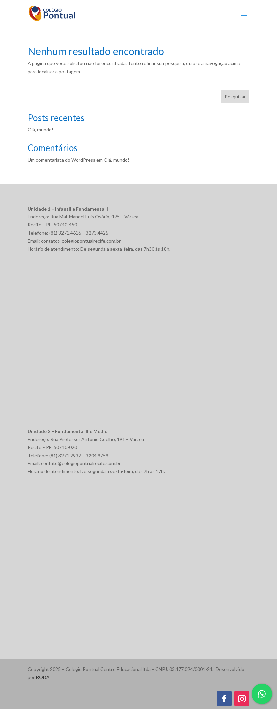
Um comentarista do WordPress (61, 160)
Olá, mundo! (40, 129)
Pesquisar (235, 96)
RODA (43, 677)
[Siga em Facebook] (224, 698)
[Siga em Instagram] (241, 698)
